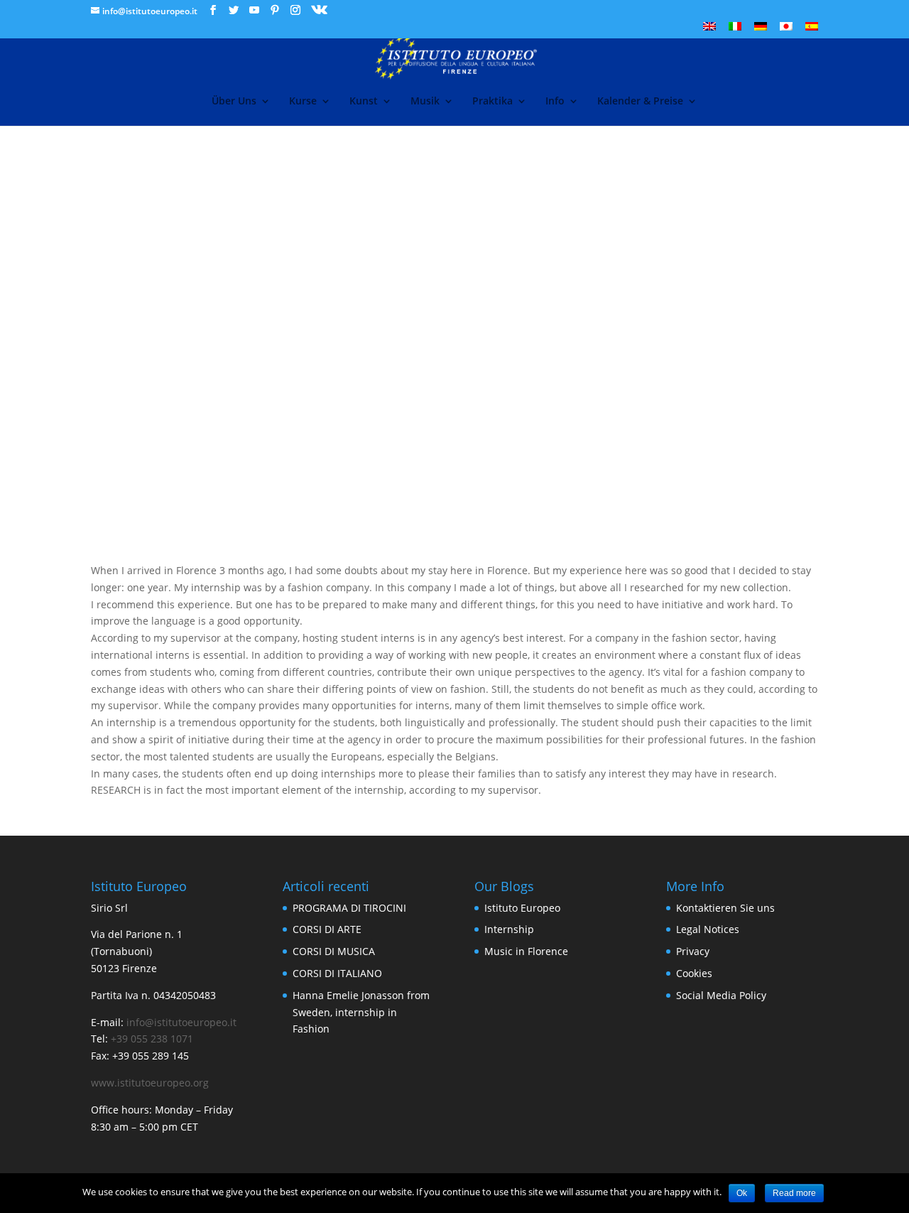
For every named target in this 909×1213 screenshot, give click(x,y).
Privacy (692, 951)
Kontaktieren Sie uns (725, 908)
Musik (425, 101)
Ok (741, 1193)
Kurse (303, 101)
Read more (794, 1193)
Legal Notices (707, 929)
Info (555, 101)
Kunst (363, 101)
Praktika (492, 101)
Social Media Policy (721, 995)
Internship (509, 929)
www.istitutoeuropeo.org (150, 1082)
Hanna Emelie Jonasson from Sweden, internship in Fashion (361, 1012)
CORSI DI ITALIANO (337, 973)
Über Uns (234, 101)
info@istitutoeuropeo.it (181, 1022)
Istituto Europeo (522, 908)
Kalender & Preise (640, 101)
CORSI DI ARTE (327, 929)
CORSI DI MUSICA (334, 951)
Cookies (694, 973)
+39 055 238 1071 (152, 1038)
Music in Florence (526, 951)
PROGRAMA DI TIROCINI (349, 908)
